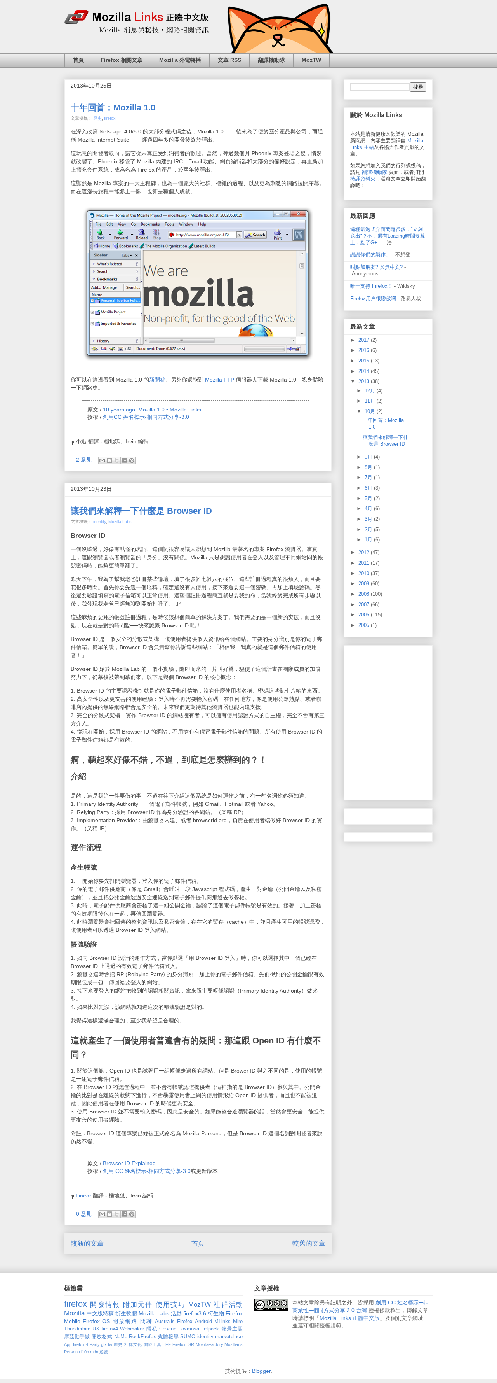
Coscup (167, 1329)
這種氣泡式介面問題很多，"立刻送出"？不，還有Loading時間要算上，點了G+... (387, 235)
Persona (72, 1352)
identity (99, 521)
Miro (238, 1321)
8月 (369, 467)
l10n (85, 1352)
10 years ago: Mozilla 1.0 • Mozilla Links (152, 409)
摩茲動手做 (77, 1336)
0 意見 (84, 1214)
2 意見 (84, 460)
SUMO (187, 1336)
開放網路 (125, 1321)
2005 (364, 625)
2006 (364, 615)
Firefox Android (194, 1321)
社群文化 (133, 1344)
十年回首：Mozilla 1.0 (113, 107)
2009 (364, 583)
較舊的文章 (308, 1243)
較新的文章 (87, 1243)
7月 (369, 477)
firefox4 (109, 1329)
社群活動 (228, 1304)
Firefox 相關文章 (121, 60)
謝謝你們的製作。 (370, 254)
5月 (369, 498)
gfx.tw (106, 1344)
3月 (369, 519)
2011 (364, 563)
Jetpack (210, 1329)
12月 (371, 391)
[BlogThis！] (109, 460)
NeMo (120, 1336)
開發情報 (105, 1304)
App (67, 1344)
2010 (364, 573)
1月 (369, 540)
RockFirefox (142, 1336)
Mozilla (74, 1313)
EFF (167, 1344)
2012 (364, 552)
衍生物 (216, 1313)
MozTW (311, 60)
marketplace (229, 1336)
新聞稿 (157, 379)
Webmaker (132, 1329)
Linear (83, 1195)
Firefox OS (96, 1321)
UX (95, 1329)
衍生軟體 (126, 1313)
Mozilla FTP (219, 379)
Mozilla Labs (120, 521)
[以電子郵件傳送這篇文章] (102, 460)
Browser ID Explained (129, 1163)
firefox (110, 118)
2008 (364, 594)
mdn (94, 1352)
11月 (371, 401)
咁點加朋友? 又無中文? (376, 267)
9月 (369, 457)
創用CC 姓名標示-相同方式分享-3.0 (146, 417)
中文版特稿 (100, 1313)
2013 (364, 381)
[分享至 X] (117, 460)
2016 (364, 350)
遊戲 (103, 1352)
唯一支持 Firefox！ (371, 286)
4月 (369, 508)
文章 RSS (229, 60)
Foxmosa (188, 1329)
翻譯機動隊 (271, 60)
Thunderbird (77, 1329)
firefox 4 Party (86, 1344)
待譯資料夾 (362, 179)
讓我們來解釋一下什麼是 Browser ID (141, 511)
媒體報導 (168, 1336)
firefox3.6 (194, 1313)
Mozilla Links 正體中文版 (350, 1318)
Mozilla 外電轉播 (180, 60)
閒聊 (146, 1321)
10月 (371, 411)
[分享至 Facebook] (124, 460)
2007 (364, 604)
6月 (369, 488)
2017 (364, 340)
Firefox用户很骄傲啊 (373, 298)
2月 (369, 529)
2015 (364, 361)
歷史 (97, 118)
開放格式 (102, 1336)
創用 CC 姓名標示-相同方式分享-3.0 (147, 1171)
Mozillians (233, 1344)
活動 (176, 1313)
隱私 (151, 1329)
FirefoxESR (183, 1344)
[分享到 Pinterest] (132, 460)
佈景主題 (232, 1329)
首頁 (78, 60)
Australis (165, 1321)
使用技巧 (171, 1304)
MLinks (222, 1321)
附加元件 (138, 1304)
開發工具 (153, 1344)
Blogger (261, 1371)
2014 (364, 371)
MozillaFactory (209, 1344)
